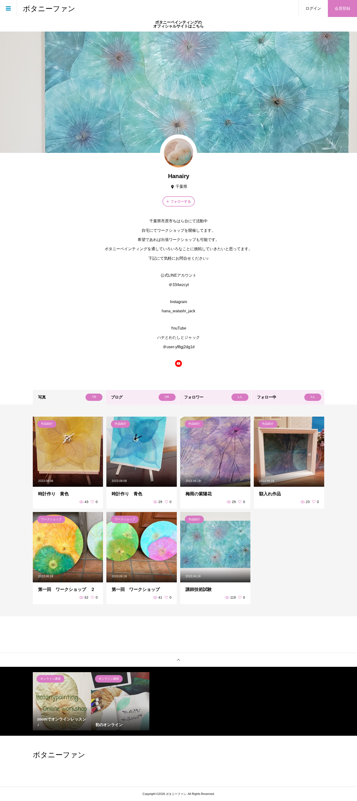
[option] (62, 701)
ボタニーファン (49, 8)
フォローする (180, 201)
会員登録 (342, 8)
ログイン (313, 8)
